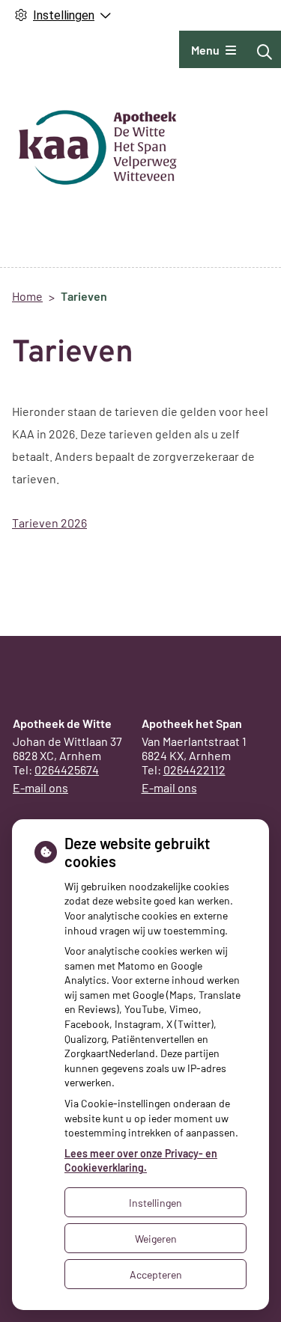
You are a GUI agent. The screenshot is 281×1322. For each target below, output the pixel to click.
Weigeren (156, 1238)
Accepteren (156, 1274)
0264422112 (194, 769)
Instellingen (155, 1202)
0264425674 (66, 769)
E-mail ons (40, 787)
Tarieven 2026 (49, 522)
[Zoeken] (264, 51)
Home (27, 296)
